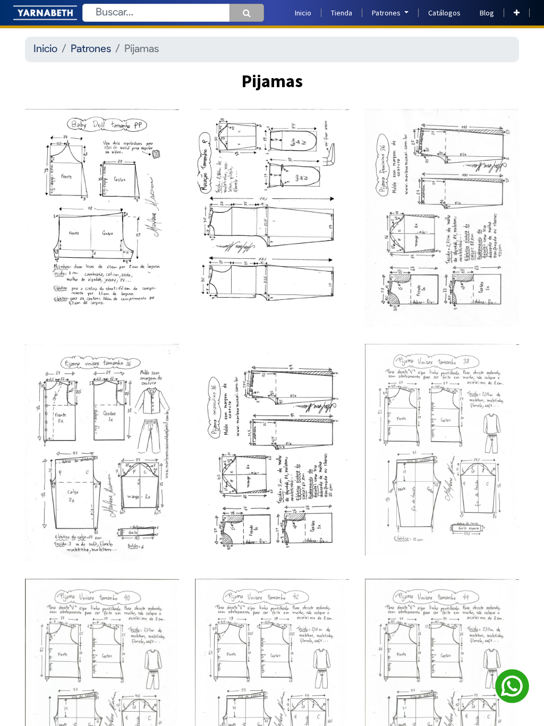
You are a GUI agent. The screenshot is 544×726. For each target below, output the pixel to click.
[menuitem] (303, 13)
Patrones (91, 49)
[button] (516, 13)
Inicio (45, 49)
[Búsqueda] (247, 13)
